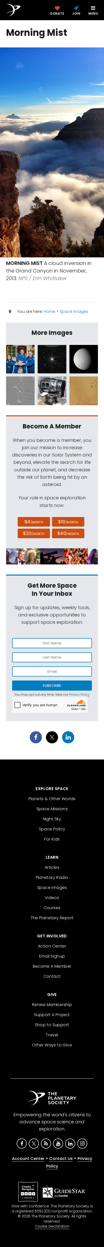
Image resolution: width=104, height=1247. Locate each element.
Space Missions (52, 809)
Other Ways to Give (52, 1045)
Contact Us (61, 1158)
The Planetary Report (52, 918)
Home (50, 311)
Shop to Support (52, 1025)
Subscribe (52, 685)
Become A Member (52, 966)
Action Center (52, 946)
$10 (68, 522)
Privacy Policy (79, 694)
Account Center (28, 1158)
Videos (52, 898)
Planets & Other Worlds (52, 799)
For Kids (52, 839)
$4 (33, 522)
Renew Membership (52, 1005)
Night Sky (52, 819)
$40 (68, 533)
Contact (52, 976)
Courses (52, 908)
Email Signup (52, 956)
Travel (52, 1035)
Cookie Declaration (52, 1226)
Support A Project (52, 1015)
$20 (33, 533)
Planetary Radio (52, 877)
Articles (52, 867)
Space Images (74, 311)
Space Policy (52, 829)
